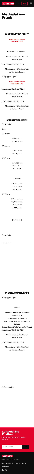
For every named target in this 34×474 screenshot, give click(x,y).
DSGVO (24, 463)
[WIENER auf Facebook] (3, 470)
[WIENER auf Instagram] (6, 470)
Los (26, 446)
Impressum (9, 463)
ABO (24, 3)
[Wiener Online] (8, 3)
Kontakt (17, 463)
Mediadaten (5, 466)
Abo (3, 463)
